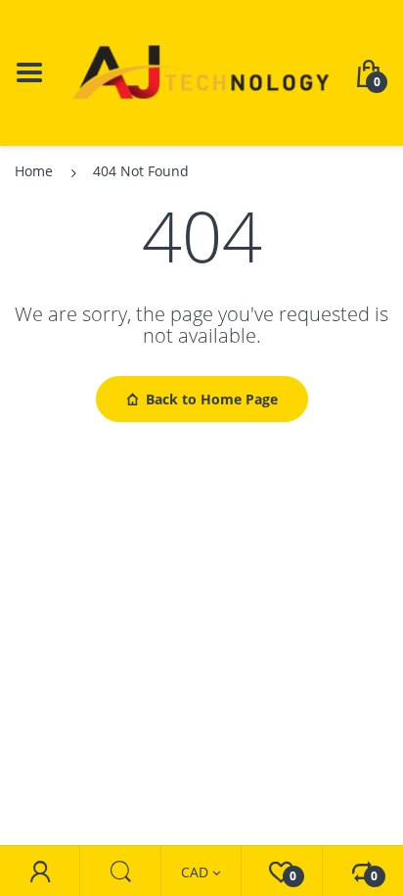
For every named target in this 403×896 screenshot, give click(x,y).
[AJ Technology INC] (201, 71)
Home (34, 171)
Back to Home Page (212, 399)
